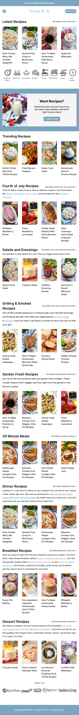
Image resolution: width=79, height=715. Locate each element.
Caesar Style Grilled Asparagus (8, 359)
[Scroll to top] (74, 707)
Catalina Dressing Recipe (46, 288)
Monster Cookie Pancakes (40, 562)
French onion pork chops (24, 498)
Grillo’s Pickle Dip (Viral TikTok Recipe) (9, 171)
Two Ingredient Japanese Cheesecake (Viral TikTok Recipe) (29, 606)
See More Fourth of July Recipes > (61, 187)
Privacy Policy (58, 710)
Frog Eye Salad (29, 285)
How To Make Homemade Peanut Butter (49, 603)
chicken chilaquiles (15, 194)
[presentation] (10, 38)
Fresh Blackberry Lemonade (27, 231)
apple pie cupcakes (42, 629)
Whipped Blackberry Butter (7, 231)
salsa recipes (31, 194)
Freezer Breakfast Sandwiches (51, 558)
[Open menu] (4, 11)
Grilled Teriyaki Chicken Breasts (68, 359)
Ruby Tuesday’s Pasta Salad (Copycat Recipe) (67, 234)
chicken (9, 320)
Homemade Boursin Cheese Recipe (68, 171)
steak (66, 317)
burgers (58, 317)
